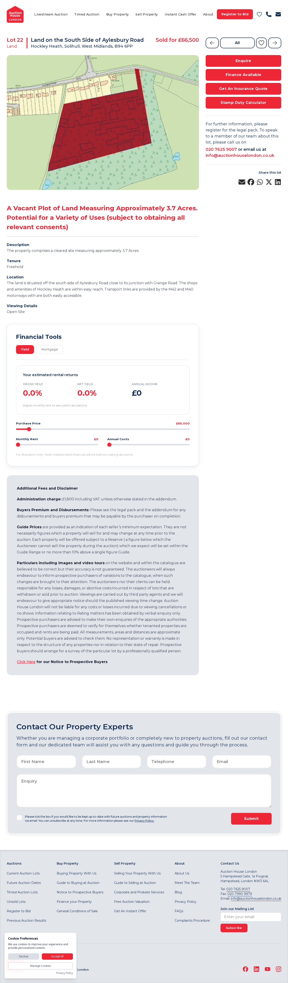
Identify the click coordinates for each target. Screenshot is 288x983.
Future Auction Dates (24, 883)
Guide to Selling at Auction (135, 883)
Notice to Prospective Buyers (80, 892)
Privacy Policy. (144, 820)
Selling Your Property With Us (137, 873)
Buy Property (117, 14)
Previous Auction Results (26, 921)
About (208, 14)
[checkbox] (19, 818)
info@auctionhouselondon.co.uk (240, 155)
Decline (23, 956)
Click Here (26, 662)
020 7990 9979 (239, 894)
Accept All (57, 956)
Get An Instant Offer (130, 911)
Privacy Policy (185, 902)
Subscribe (234, 928)
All (237, 43)
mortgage (49, 349)
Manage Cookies (40, 966)
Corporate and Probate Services (139, 892)
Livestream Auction (51, 14)
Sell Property (146, 14)
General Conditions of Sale (77, 911)
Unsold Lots (16, 902)
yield (25, 349)
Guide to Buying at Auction (78, 883)
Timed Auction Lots (22, 892)
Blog (178, 892)
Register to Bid (234, 14)
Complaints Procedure (192, 921)
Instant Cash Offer (180, 14)
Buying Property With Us (76, 873)
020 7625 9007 (221, 149)
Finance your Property (74, 902)
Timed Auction (86, 14)
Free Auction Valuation (132, 902)
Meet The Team (187, 883)
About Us (182, 873)
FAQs (179, 911)
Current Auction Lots (23, 873)
